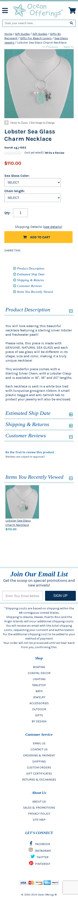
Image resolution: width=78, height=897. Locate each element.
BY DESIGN (39, 721)
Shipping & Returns (30, 280)
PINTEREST (42, 864)
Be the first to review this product (29, 452)
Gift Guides (22, 34)
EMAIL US (39, 743)
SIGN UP (60, 595)
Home (8, 34)
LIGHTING (39, 679)
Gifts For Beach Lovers (36, 38)
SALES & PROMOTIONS (39, 807)
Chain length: (14, 191)
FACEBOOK (42, 844)
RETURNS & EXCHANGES (39, 779)
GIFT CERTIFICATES (39, 773)
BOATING (39, 667)
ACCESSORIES (39, 703)
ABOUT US (39, 801)
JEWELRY (39, 697)
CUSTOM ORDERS (39, 767)
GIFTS (39, 715)
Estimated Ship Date (30, 274)
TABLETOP (39, 685)
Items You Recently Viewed (34, 291)
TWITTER (42, 857)
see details (52, 227)
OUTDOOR (39, 709)
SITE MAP (39, 820)
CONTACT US (39, 749)
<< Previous (50, 47)
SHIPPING (39, 761)
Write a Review (54, 152)
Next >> (68, 47)
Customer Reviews (29, 286)
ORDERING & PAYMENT (39, 755)
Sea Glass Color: (16, 176)
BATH (39, 691)
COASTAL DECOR (39, 673)
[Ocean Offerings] (38, 10)
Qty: (7, 213)
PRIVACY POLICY (39, 813)
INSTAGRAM (42, 851)
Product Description (30, 268)
